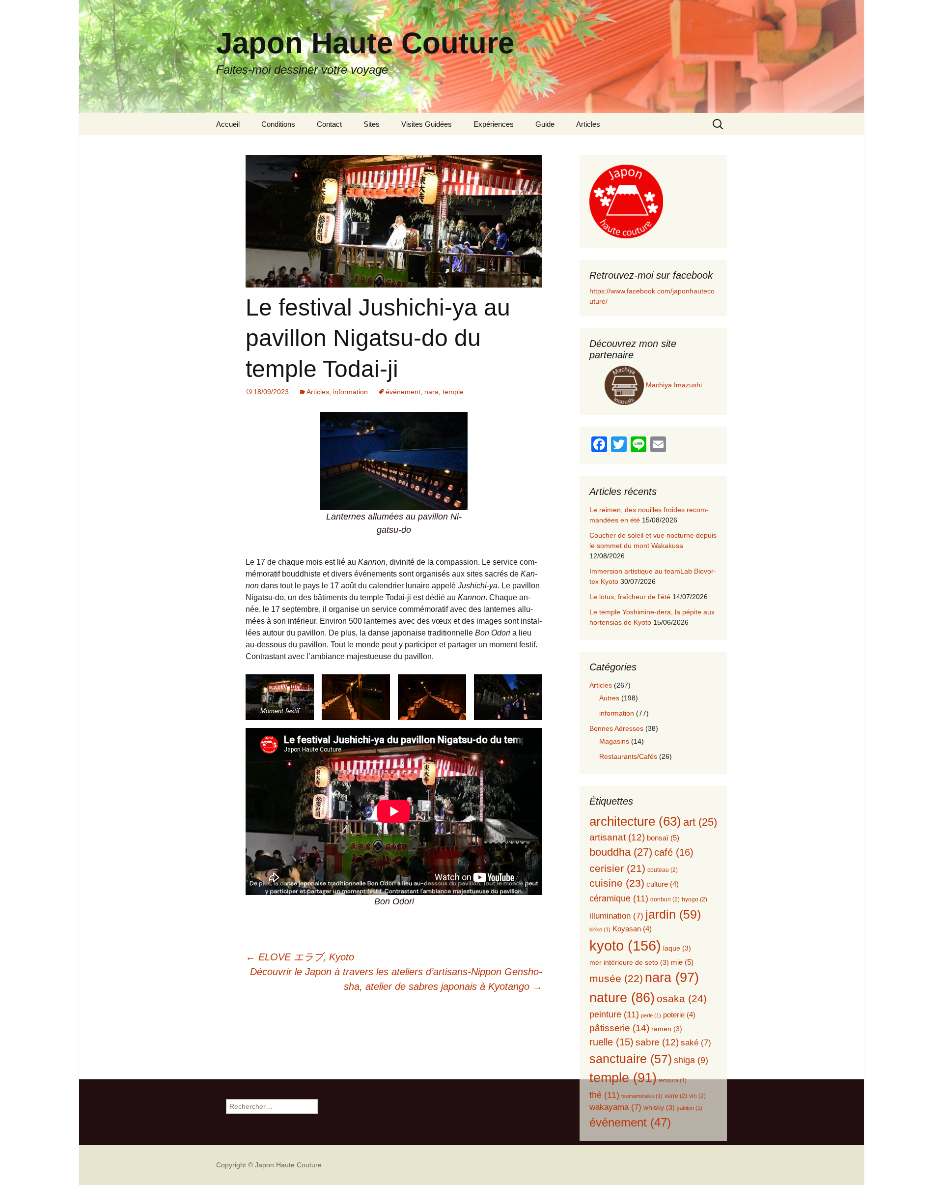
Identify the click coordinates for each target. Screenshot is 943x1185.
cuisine (616, 883)
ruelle (611, 1042)
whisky (659, 1107)
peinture (614, 1014)
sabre (657, 1042)
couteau (662, 870)
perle (651, 1015)
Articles (588, 124)
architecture (635, 821)
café (673, 852)
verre (676, 1096)
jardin (673, 914)
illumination (616, 916)
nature (622, 997)
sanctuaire (630, 1059)
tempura (673, 1080)
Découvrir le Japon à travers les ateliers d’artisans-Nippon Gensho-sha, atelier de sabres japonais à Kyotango (396, 979)
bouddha (620, 852)
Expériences (493, 124)
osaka (682, 999)
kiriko (599, 929)
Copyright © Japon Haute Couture (269, 1165)
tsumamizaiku (642, 1096)
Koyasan (632, 929)
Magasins (614, 741)
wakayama (615, 1107)
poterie (679, 1015)
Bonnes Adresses (616, 728)
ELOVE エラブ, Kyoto (300, 957)
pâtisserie (619, 1028)
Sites (371, 124)
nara (431, 392)
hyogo (694, 899)
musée (616, 978)
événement (403, 392)
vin (697, 1096)
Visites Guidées (426, 124)
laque (677, 948)
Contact (329, 124)
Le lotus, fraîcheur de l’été (629, 597)
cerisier (617, 868)
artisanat (617, 837)
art (700, 822)
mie (682, 962)
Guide (545, 124)
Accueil (228, 124)
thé (604, 1095)
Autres (609, 698)
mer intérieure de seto (629, 962)
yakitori (689, 1108)
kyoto (625, 945)
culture (662, 884)
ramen (666, 1029)
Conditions (278, 124)
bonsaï (663, 838)
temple (453, 392)
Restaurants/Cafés (628, 756)
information (350, 392)
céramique (618, 898)
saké (696, 1042)
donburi (665, 899)
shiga (691, 1060)
